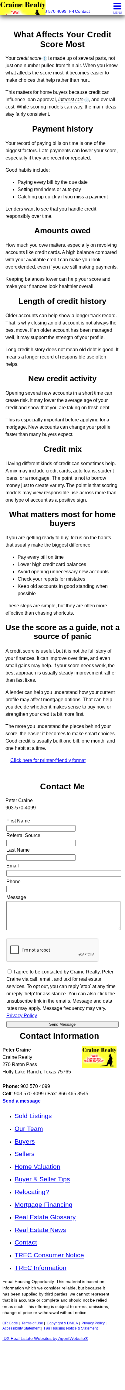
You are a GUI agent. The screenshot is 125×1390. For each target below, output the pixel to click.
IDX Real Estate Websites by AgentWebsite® (45, 1338)
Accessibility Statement (21, 1328)
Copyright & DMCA (62, 1323)
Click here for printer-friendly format (48, 760)
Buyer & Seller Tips (42, 1178)
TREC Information (40, 1267)
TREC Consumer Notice (49, 1254)
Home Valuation (37, 1166)
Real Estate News (40, 1229)
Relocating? (32, 1191)
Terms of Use (32, 1323)
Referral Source (23, 835)
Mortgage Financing (44, 1204)
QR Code (10, 1323)
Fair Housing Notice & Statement (71, 1328)
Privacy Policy (21, 1015)
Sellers (25, 1153)
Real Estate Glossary (45, 1216)
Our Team (29, 1128)
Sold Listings (33, 1115)
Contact (26, 1242)
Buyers (25, 1141)
